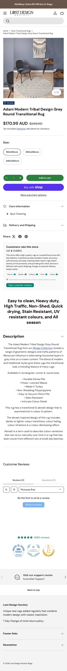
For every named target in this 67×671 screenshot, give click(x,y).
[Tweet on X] (14, 236)
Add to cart (45, 177)
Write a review (33, 504)
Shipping (21, 128)
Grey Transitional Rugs (21, 31)
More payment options (33, 195)
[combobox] (33, 21)
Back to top (33, 590)
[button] (62, 13)
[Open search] (6, 490)
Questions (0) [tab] (48, 480)
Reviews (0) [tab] (18, 480)
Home (5, 31)
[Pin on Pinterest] (26, 236)
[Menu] (5, 13)
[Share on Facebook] (20, 236)
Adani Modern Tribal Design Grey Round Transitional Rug (28, 33)
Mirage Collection (43, 348)
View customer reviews (20, 285)
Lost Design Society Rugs (21, 663)
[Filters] (14, 490)
